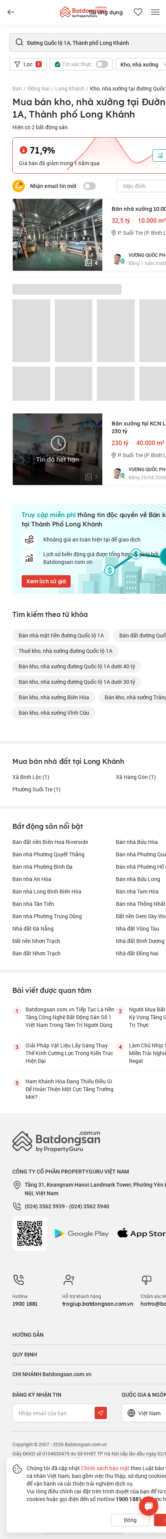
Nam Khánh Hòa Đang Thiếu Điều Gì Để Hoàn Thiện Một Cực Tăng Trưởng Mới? (69, 1089)
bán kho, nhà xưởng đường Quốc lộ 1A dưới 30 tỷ (77, 681)
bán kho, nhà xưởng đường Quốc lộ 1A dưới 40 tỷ (77, 666)
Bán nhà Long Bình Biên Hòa (46, 891)
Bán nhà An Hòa (31, 879)
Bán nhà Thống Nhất (141, 903)
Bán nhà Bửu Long (138, 879)
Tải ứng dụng (105, 12)
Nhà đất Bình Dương (140, 941)
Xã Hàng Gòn (136, 777)
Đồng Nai (38, 88)
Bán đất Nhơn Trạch (36, 953)
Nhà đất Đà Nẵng (33, 928)
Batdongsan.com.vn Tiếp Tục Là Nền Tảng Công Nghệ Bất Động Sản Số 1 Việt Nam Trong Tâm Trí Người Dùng (69, 1017)
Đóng (130, 1520)
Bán (17, 88)
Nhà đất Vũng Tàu (137, 928)
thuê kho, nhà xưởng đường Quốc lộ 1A (65, 650)
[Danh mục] (11, 12)
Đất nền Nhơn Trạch (36, 941)
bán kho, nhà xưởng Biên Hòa (54, 697)
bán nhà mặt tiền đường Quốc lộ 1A (61, 635)
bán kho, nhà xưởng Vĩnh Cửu (54, 712)
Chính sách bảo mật (105, 1468)
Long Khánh (70, 88)
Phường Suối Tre (36, 789)
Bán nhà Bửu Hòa (137, 842)
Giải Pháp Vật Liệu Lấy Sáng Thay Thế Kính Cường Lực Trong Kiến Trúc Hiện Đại (69, 1053)
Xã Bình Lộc (30, 777)
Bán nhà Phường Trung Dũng (47, 916)
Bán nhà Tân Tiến (33, 903)
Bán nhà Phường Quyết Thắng (48, 854)
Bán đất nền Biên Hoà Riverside (50, 842)
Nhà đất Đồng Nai (137, 953)
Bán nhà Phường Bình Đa (42, 866)
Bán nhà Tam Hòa (137, 891)
